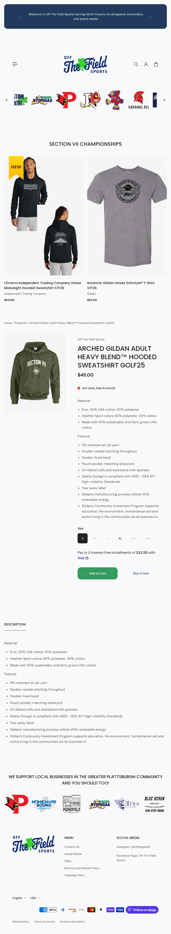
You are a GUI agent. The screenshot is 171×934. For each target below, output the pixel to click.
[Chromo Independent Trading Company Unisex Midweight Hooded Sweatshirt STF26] (44, 216)
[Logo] (85, 64)
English (17, 898)
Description (15, 624)
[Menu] (15, 64)
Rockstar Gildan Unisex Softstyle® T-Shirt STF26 (121, 285)
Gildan (91, 294)
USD (33, 898)
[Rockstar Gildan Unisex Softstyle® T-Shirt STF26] (127, 216)
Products (21, 323)
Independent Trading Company (25, 294)
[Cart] (156, 64)
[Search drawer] (136, 64)
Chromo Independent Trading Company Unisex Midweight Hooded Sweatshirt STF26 (42, 285)
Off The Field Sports (91, 339)
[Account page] (146, 64)
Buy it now (141, 573)
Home (8, 323)
